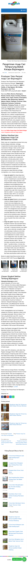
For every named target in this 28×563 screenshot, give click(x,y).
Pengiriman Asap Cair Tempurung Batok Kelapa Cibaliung (18, 414)
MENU (24, 10)
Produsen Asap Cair (20, 433)
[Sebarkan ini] (2, 397)
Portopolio (9, 433)
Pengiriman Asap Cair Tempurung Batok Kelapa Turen (7, 442)
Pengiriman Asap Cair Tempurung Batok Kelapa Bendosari (18, 423)
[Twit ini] (5, 397)
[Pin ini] (8, 397)
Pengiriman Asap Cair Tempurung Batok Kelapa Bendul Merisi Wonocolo (21, 442)
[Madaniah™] (14, 3)
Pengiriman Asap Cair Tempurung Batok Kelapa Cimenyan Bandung (18, 405)
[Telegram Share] (10, 397)
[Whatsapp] (13, 397)
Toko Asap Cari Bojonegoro (7, 435)
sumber (16, 386)
